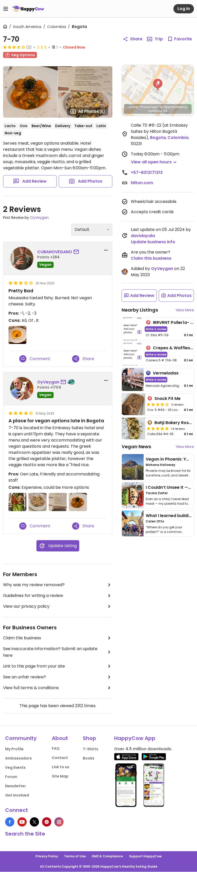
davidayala (143, 236)
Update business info (153, 242)
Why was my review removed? (34, 585)
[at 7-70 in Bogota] (17, 335)
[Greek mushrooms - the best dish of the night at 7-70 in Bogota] (78, 502)
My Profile (14, 749)
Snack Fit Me (167, 398)
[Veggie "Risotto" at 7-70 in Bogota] (37, 502)
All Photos (91, 111)
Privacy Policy (46, 856)
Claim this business (22, 638)
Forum (11, 776)
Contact (60, 757)
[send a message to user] (77, 252)
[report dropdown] (106, 250)
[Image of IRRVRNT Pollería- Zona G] (133, 328)
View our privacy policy (26, 606)
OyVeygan (39, 217)
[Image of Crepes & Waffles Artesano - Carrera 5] (133, 354)
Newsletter (15, 786)
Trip (159, 39)
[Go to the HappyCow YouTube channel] (22, 822)
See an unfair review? (24, 677)
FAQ (56, 748)
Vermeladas (166, 373)
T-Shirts (90, 749)
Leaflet (133, 107)
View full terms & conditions (31, 688)
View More (185, 310)
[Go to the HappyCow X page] (34, 822)
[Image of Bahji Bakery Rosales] (133, 428)
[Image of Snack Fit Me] (133, 404)
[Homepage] (28, 8)
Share (136, 39)
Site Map (60, 776)
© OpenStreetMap (174, 107)
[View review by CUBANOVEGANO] (21, 258)
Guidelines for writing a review (33, 595)
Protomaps (149, 107)
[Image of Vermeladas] (133, 379)
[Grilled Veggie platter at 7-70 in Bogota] (17, 502)
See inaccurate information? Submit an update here (50, 652)
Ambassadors (18, 758)
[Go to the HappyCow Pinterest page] (46, 822)
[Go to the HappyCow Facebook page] (9, 822)
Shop (89, 738)
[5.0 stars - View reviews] (157, 428)
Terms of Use (75, 856)
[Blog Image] (133, 467)
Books (88, 758)
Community (21, 738)
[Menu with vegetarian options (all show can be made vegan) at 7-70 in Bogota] (58, 502)
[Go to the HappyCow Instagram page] (59, 822)
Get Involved (17, 795)
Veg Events (15, 767)
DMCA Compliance (107, 856)
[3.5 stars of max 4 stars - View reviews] (14, 47)
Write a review (156, 329)
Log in (184, 9)
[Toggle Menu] (5, 8)
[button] (157, 85)
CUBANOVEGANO (54, 252)
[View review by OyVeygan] (21, 388)
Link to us (60, 767)
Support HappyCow (145, 856)
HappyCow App (134, 738)
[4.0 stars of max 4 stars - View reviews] (157, 404)
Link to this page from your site (34, 666)
